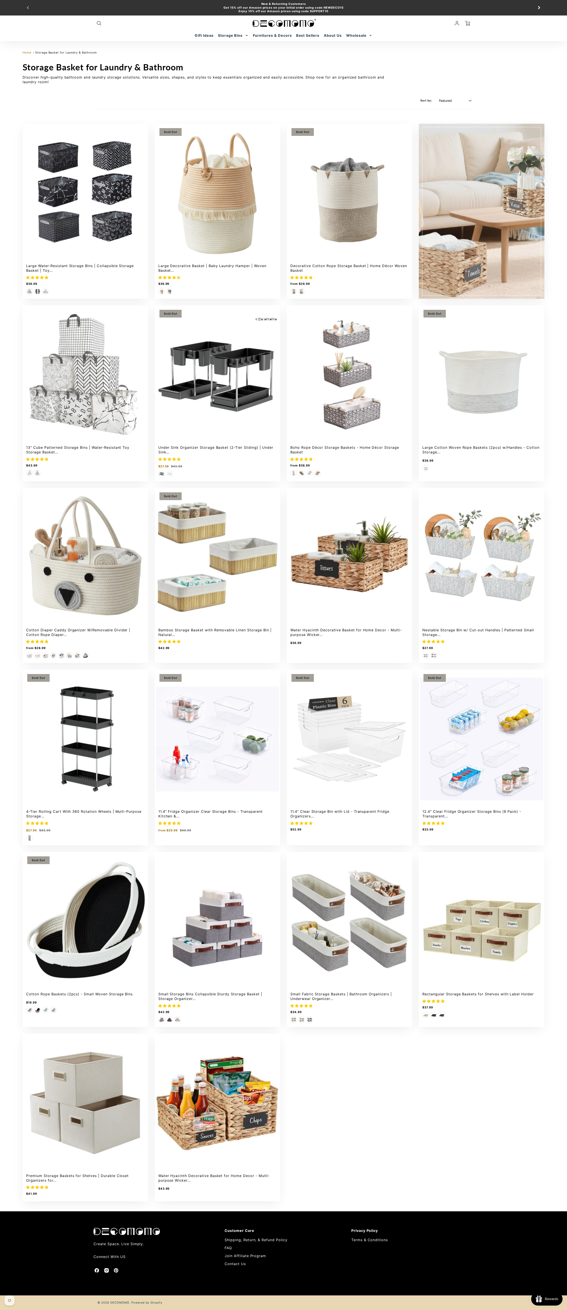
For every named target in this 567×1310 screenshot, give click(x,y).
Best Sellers (308, 35)
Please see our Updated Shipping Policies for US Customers (283, 11)
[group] (283, 7)
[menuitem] (204, 35)
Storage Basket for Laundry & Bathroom (66, 52)
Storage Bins (230, 35)
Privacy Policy (364, 1230)
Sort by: (426, 100)
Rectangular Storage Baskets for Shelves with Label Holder (478, 994)
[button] (38, 277)
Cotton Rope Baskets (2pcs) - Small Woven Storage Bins (79, 994)
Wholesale (356, 35)
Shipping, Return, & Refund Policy (256, 1240)
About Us (333, 35)
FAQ (228, 1248)
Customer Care (239, 1230)
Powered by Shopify (146, 1302)
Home (27, 52)
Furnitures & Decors (272, 35)
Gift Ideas (204, 35)
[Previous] (28, 8)
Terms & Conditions (369, 1240)
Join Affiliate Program (245, 1256)
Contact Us (235, 1264)
